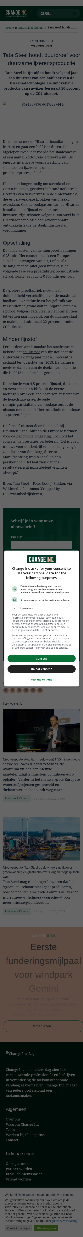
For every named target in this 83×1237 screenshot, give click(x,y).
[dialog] (41, 618)
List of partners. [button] (49, 630)
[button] (41, 608)
